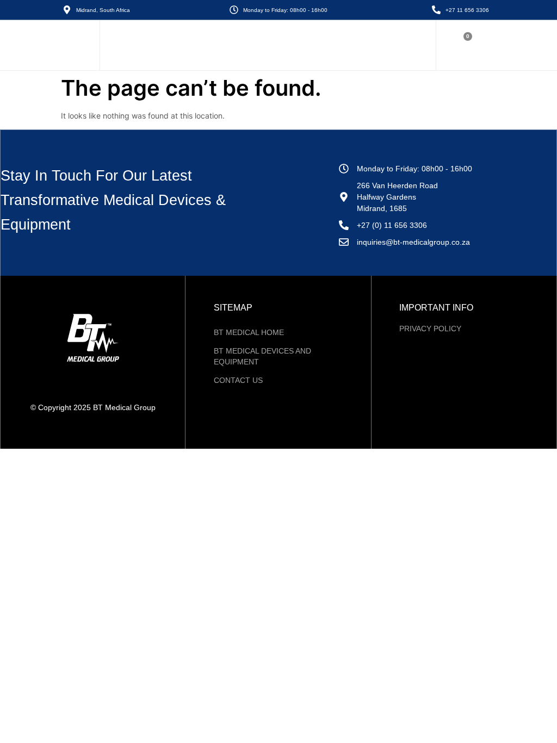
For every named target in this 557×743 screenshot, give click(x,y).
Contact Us (238, 380)
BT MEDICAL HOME (249, 332)
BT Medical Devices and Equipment (262, 356)
